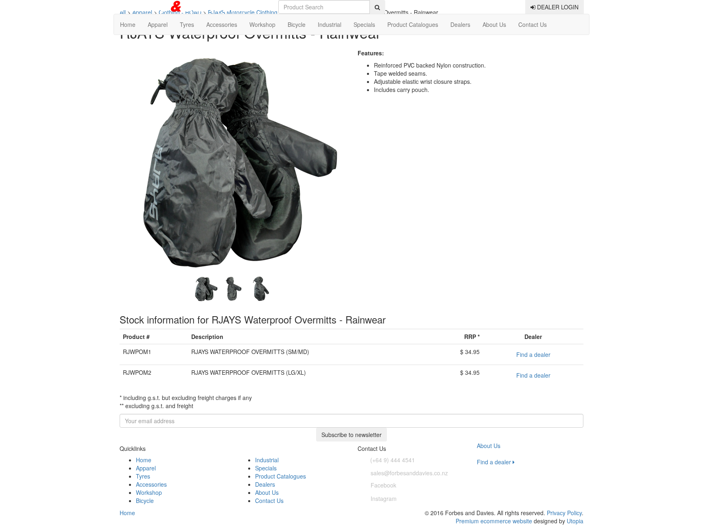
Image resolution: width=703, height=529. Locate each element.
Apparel (158, 24)
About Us (494, 24)
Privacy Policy (564, 513)
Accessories (221, 24)
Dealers (460, 24)
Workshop (262, 24)
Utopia (575, 521)
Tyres (187, 24)
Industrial (329, 24)
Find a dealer (533, 354)
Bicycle (297, 24)
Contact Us (532, 24)
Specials (364, 24)
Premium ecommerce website (494, 521)
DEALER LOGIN (557, 7)
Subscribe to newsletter (351, 435)
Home (127, 24)
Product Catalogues (412, 24)
